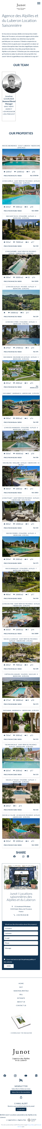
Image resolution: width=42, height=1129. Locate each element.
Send (9, 966)
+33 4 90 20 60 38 (9, 111)
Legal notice (12, 1120)
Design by (33, 1120)
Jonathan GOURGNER (9, 97)
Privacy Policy (30, 1124)
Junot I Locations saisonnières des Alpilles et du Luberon (21, 897)
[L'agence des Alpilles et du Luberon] (21, 12)
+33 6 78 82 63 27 (9, 114)
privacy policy (29, 959)
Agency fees (22, 1120)
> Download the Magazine (21, 1033)
